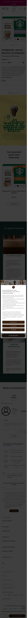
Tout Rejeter (13, 329)
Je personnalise (13, 322)
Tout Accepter (13, 325)
